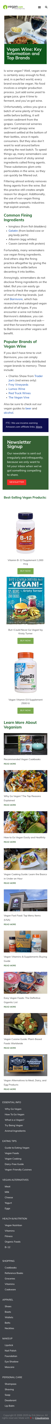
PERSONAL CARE (12, 1377)
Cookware (10, 1290)
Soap (7, 1395)
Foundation (11, 1356)
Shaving (9, 1389)
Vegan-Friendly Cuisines (18, 1170)
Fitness (9, 1236)
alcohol (8, 413)
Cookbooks (11, 1268)
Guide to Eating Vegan (17, 1148)
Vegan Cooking (13, 1159)
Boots (8, 1312)
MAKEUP (7, 1339)
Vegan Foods (12, 1153)
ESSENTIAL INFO (11, 1102)
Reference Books (14, 1273)
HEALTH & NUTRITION (14, 1219)
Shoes (8, 1306)
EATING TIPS (9, 1141)
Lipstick (9, 1345)
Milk (7, 1192)
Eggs (7, 1208)
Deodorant (10, 1400)
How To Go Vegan (14, 1114)
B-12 (7, 1247)
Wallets (9, 1317)
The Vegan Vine (19, 397)
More (39, 427)
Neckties (9, 1328)
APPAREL (7, 1300)
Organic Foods (13, 1242)
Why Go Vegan (13, 1109)
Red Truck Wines (20, 393)
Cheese (9, 1197)
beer (28, 408)
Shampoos (10, 1384)
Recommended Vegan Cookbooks (22, 759)
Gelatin (13, 231)
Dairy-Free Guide (14, 1164)
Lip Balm (9, 1406)
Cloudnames (42, 1418)
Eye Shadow (11, 1362)
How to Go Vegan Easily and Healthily (24, 837)
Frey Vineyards (18, 384)
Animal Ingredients (15, 1131)
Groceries (10, 1279)
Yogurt (8, 1203)
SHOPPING (8, 1261)
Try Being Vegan (14, 1125)
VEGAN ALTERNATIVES (15, 1180)
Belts (7, 1323)
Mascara (9, 1367)
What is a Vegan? (14, 1120)
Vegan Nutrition (13, 1225)
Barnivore (16, 299)
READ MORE (10, 764)
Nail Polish (10, 1351)
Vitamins (10, 1231)
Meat (7, 1187)
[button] (39, 7)
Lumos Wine (17, 389)
